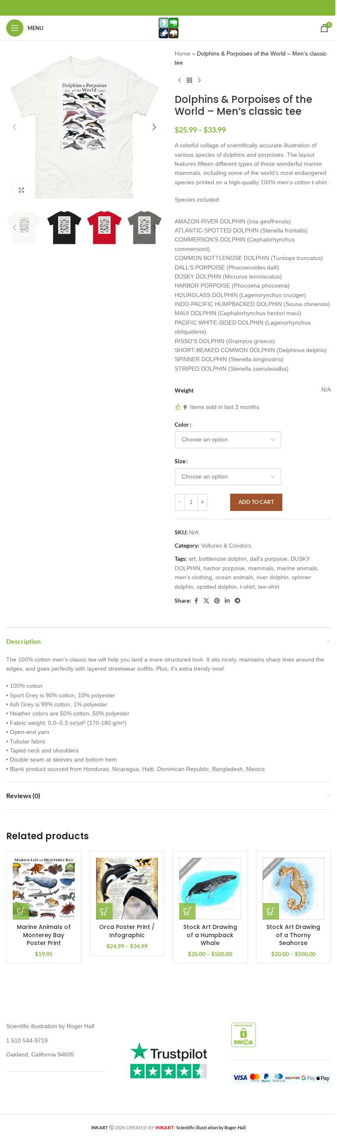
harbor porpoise (224, 568)
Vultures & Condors (226, 545)
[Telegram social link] (237, 600)
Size (180, 460)
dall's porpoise (268, 558)
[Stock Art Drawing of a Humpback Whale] (210, 889)
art (192, 558)
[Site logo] (168, 27)
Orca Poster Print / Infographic (127, 931)
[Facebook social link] (196, 600)
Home (182, 53)
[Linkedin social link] (227, 600)
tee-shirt (268, 586)
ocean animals (234, 577)
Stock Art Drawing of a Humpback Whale (210, 935)
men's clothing (193, 577)
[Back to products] (189, 81)
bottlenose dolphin (223, 558)
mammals (261, 568)
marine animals (297, 568)
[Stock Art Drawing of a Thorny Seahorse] (294, 889)
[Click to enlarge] (21, 190)
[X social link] (206, 600)
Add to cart (256, 502)
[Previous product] (180, 81)
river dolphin (272, 577)
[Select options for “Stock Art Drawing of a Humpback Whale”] (187, 911)
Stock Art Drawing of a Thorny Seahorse (293, 935)
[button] (14, 127)
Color (182, 424)
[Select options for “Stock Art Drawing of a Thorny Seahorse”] (271, 911)
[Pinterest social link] (217, 600)
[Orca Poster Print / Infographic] (127, 889)
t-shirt (247, 586)
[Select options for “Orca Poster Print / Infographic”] (104, 911)
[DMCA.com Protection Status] (243, 1034)
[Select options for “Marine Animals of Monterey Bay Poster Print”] (21, 911)
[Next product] (199, 81)
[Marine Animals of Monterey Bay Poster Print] (44, 889)
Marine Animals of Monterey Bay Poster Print (44, 935)
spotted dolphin (217, 586)
